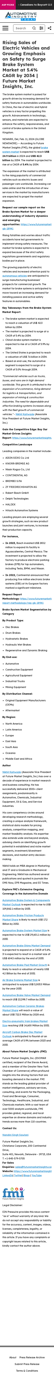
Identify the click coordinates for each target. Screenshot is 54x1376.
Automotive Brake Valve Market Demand (26, 995)
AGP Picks (8, 4)
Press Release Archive (32, 1357)
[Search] (34, 28)
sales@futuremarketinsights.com (34, 1166)
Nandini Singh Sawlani (15, 1134)
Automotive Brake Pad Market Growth (24, 964)
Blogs (26, 1175)
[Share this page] (49, 28)
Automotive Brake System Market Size (24, 930)
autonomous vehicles (14, 275)
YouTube (37, 1175)
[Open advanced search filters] (41, 28)
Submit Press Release (27, 1364)
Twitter (18, 1175)
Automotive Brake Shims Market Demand (26, 945)
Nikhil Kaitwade (25, 414)
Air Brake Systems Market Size (20, 980)
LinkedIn (7, 1175)
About (12, 1357)
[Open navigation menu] (5, 28)
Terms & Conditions (27, 1370)
